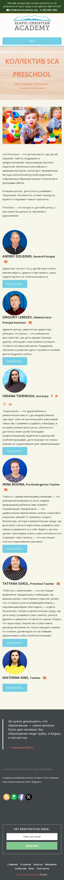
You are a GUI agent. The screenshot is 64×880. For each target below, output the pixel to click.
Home (18, 84)
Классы (38, 864)
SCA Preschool (41, 84)
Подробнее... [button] (15, 283)
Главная (13, 864)
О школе (25, 864)
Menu (32, 41)
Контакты (43, 868)
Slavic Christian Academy (28, 874)
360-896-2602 (49, 9)
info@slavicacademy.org (23, 9)
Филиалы (27, 84)
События (20, 868)
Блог (31, 868)
